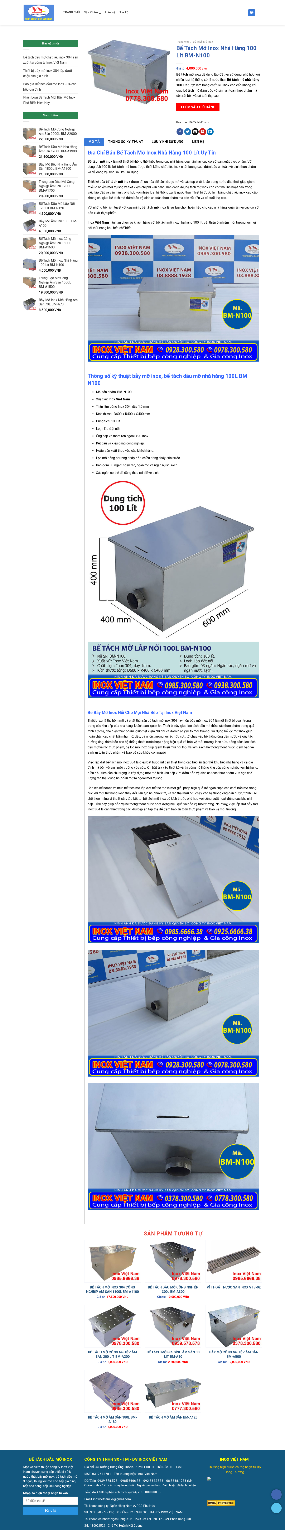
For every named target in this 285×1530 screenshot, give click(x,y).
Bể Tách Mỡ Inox (203, 41)
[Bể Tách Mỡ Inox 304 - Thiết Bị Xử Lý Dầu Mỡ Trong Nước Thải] (39, 12)
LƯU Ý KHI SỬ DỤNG (167, 142)
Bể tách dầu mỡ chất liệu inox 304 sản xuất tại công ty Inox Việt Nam (50, 60)
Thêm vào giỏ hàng (197, 107)
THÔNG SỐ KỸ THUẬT (125, 142)
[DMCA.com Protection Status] (221, 1503)
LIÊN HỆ (198, 142)
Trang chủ (182, 41)
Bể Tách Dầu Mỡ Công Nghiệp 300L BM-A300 (173, 1289)
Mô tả (94, 142)
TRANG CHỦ (71, 12)
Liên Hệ (110, 12)
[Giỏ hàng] (251, 12)
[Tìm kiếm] (260, 13)
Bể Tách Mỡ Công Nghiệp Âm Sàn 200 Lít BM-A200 (112, 1354)
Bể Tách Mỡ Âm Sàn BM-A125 (173, 1417)
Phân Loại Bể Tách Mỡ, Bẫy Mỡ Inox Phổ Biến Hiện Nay (49, 100)
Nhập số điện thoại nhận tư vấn (45, 1493)
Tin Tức (124, 12)
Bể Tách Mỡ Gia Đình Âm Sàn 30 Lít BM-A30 (173, 1354)
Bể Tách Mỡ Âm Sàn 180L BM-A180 (112, 1419)
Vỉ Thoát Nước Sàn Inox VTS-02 (234, 1287)
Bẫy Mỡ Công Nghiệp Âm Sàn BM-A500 (233, 1354)
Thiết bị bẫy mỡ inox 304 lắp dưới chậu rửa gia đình (47, 73)
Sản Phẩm (91, 12)
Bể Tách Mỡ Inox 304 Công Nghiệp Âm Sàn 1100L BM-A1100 (112, 1289)
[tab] (94, 142)
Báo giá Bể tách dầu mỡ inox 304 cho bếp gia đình (50, 86)
